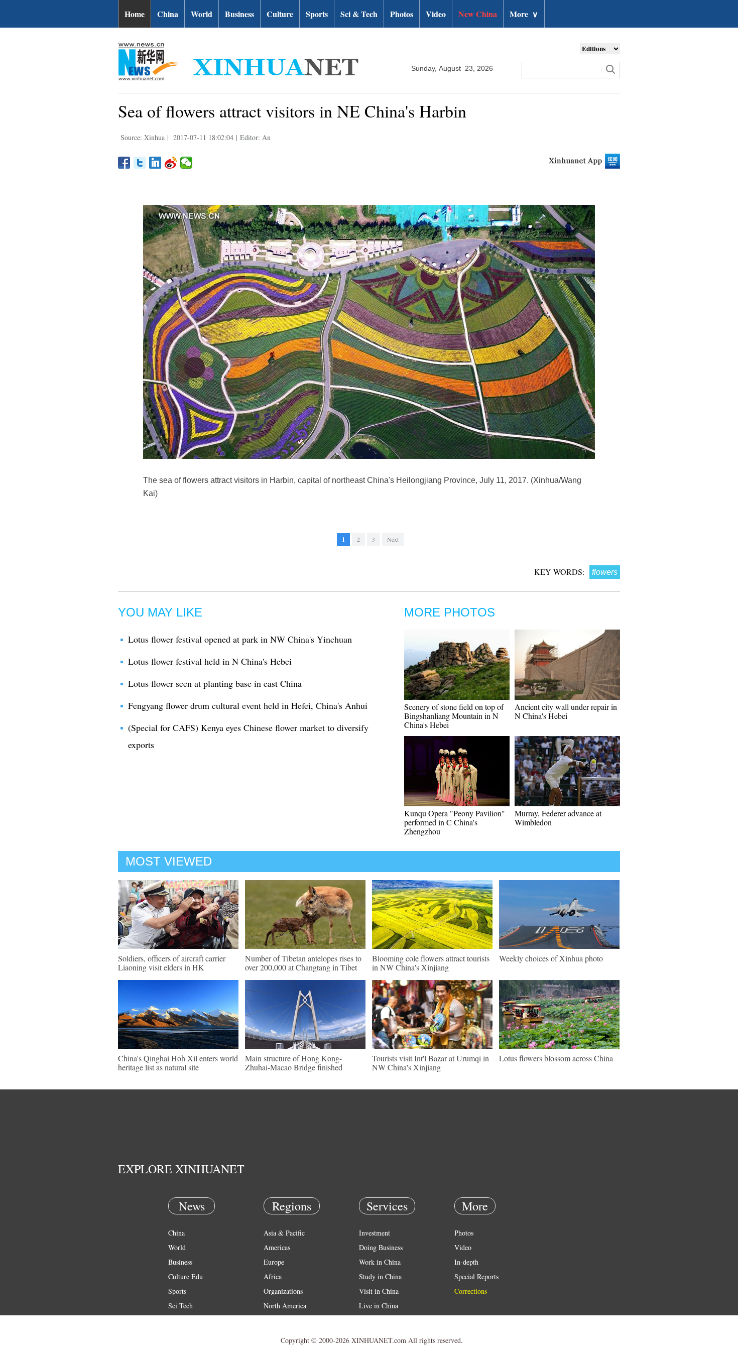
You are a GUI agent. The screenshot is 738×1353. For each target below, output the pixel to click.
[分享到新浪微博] (171, 163)
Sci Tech (180, 1305)
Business (239, 14)
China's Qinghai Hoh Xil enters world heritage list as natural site (178, 1062)
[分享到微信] (186, 163)
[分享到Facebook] (124, 163)
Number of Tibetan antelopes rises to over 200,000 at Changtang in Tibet (303, 962)
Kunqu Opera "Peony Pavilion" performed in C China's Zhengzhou (454, 822)
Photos (401, 14)
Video (436, 14)
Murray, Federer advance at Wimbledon (558, 817)
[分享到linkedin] (155, 163)
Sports (317, 14)
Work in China (380, 1262)
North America (285, 1305)
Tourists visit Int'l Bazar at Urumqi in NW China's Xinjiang (430, 1062)
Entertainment (188, 1334)
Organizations (283, 1291)
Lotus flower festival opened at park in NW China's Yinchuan (240, 639)
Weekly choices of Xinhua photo (551, 958)
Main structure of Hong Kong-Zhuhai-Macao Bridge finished (293, 1062)
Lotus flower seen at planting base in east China (215, 683)
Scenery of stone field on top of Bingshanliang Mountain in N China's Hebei (454, 715)
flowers (605, 572)
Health (177, 1320)
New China (477, 14)
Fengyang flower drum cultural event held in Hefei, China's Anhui (247, 705)
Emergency (375, 1320)
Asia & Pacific (284, 1233)
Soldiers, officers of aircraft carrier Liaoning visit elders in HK (171, 962)
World (201, 14)
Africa (273, 1276)
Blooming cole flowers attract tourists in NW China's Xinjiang (430, 962)
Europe (274, 1262)
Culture (280, 14)
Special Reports (476, 1276)
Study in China (380, 1276)
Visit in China (379, 1291)
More (524, 14)
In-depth (466, 1262)
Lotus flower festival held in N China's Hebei (210, 661)
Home (135, 14)
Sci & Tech (359, 14)
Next (393, 539)
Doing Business (381, 1247)
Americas (277, 1247)
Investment (374, 1233)
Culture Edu (185, 1276)
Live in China (378, 1305)
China (167, 14)
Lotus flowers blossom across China (556, 1058)
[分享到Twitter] (140, 163)
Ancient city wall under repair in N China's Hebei (566, 711)
